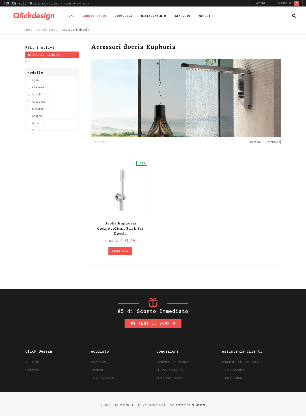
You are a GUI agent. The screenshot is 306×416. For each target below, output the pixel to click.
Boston (40, 116)
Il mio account (233, 370)
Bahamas (41, 108)
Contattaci (33, 370)
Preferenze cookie (169, 378)
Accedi (260, 3)
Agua (38, 80)
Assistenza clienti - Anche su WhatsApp (46, 3)
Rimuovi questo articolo (29, 55)
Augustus (42, 101)
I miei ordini (232, 378)
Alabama (41, 87)
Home (28, 29)
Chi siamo (32, 362)
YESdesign (199, 405)
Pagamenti (98, 370)
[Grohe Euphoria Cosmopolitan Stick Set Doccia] (120, 188)
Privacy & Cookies (169, 370)
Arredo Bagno (47, 29)
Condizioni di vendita (172, 362)
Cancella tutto (34, 61)
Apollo (40, 94)
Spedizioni (99, 362)
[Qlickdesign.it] (33, 16)
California (44, 130)
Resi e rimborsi (102, 378)
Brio (38, 123)
